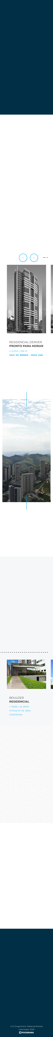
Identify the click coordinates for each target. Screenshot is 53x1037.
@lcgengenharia (26, 763)
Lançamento (26, 233)
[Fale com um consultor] (48, 19)
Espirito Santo (26, 628)
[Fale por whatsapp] (48, 27)
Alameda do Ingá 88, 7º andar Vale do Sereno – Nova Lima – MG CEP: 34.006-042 (26, 949)
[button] (34, 258)
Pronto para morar (26, 224)
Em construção (26, 228)
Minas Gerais (26, 623)
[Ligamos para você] (48, 10)
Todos (26, 219)
